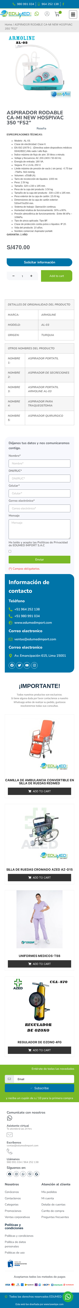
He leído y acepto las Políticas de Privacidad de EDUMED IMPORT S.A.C (38, 544)
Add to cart (56, 276)
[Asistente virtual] (9, 1118)
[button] (57, 14)
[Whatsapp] (23, 1174)
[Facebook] (9, 1174)
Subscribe (41, 1088)
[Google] (36, 1174)
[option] (39, 67)
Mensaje (14, 515)
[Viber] (30, 1174)
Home (8, 24)
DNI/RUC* (15, 471)
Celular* (14, 486)
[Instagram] (16, 1174)
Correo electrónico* (22, 501)
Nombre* (15, 456)
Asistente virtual (18, 1126)
